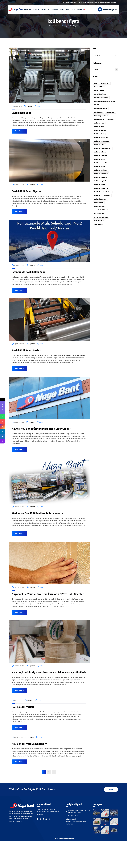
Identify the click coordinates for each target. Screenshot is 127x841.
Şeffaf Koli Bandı (99, 221)
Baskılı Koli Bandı (55, 26)
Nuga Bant (107, 195)
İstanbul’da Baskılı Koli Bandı (29, 272)
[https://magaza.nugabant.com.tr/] (2, 441)
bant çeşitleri (105, 83)
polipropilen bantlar (100, 199)
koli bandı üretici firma (101, 188)
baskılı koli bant (99, 90)
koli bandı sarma (99, 159)
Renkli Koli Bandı (99, 206)
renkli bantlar (98, 203)
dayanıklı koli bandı (100, 94)
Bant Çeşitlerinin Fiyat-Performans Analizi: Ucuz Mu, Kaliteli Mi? (49, 672)
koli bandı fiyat (99, 126)
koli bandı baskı (99, 123)
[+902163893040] (2, 436)
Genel (38, 106)
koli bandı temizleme (100, 170)
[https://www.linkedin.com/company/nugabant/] (2, 431)
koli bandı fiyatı (99, 134)
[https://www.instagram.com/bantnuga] (2, 426)
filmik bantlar (98, 112)
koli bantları (107, 192)
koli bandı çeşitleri (100, 181)
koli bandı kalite (99, 145)
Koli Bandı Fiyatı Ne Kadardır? (29, 743)
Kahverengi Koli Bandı (101, 116)
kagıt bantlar (110, 112)
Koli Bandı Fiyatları (23, 706)
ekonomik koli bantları (101, 98)
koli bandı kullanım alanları (102, 148)
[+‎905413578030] (2, 416)
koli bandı (110, 119)
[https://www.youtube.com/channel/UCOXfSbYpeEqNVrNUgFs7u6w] (2, 421)
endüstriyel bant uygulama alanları (104, 101)
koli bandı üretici (99, 184)
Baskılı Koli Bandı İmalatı (26, 350)
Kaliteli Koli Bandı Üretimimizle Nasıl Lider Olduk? (41, 428)
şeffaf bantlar (98, 224)
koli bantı (97, 195)
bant (95, 83)
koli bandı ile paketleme (101, 141)
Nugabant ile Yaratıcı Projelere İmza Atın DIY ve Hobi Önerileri (48, 594)
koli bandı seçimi (99, 166)
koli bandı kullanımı (100, 152)
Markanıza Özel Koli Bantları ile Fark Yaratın (37, 513)
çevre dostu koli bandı (101, 210)
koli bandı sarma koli (100, 163)
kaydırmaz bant (99, 119)
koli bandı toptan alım (101, 174)
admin (30, 106)
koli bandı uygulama (100, 177)
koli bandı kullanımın (100, 155)
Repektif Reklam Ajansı (66, 838)
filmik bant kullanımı (100, 108)
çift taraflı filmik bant (101, 217)
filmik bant (97, 105)
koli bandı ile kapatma (101, 137)
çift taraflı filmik (99, 213)
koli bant (97, 192)
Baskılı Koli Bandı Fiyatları (27, 191)
